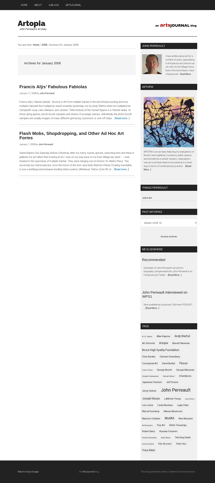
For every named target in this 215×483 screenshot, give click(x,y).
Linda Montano (165, 405)
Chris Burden (148, 356)
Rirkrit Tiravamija (177, 425)
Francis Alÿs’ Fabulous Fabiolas (53, 86)
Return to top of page (28, 471)
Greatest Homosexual (150, 376)
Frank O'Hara (147, 370)
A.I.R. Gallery (147, 336)
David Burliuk (168, 363)
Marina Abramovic (173, 411)
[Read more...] (122, 118)
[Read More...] (174, 275)
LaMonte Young (172, 398)
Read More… (186, 74)
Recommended (153, 260)
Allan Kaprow (163, 336)
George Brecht (164, 369)
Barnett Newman (181, 343)
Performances (147, 425)
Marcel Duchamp (150, 411)
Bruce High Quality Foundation (160, 350)
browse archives (169, 236)
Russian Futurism (168, 431)
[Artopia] (169, 122)
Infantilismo (185, 376)
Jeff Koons (172, 382)
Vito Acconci (165, 443)
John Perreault (176, 390)
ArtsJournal (88, 471)
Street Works (165, 438)
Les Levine (147, 405)
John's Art (147, 198)
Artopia (31, 23)
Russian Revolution (149, 438)
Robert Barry (148, 431)
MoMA (169, 418)
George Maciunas (185, 369)
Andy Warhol (182, 336)
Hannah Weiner (169, 376)
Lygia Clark (182, 405)
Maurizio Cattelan (151, 418)
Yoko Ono (181, 443)
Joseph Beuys (151, 398)
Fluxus (183, 363)
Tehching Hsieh (183, 437)
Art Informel (148, 343)
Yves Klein (148, 450)
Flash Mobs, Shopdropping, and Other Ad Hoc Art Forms (71, 135)
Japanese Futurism (152, 382)
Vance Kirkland (148, 444)
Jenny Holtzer (149, 390)
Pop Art (161, 425)
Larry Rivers (189, 399)
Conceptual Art (150, 363)
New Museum (186, 418)
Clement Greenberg (170, 356)
